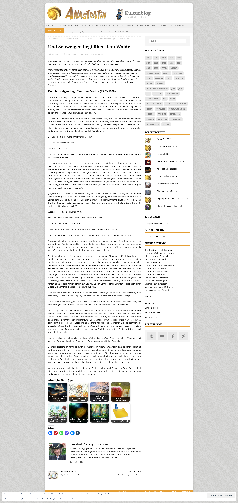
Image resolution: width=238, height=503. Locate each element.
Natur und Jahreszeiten (168, 176)
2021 (156, 63)
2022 (164, 63)
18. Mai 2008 (57, 54)
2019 (179, 58)
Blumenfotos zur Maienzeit (169, 206)
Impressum (166, 25)
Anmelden (150, 303)
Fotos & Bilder (82, 25)
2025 (148, 68)
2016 (156, 58)
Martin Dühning (72, 54)
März (172, 99)
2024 (179, 63)
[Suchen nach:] (167, 41)
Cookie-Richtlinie (72, 499)
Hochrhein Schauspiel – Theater (160, 253)
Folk (169, 78)
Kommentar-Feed (153, 312)
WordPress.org (152, 317)
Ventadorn (176, 119)
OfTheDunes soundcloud (156, 271)
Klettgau (158, 93)
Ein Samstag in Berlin (167, 191)
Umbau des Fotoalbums (168, 146)
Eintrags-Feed (151, 308)
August (174, 68)
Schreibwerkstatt (145, 25)
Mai (164, 99)
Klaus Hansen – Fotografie (157, 256)
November (160, 109)
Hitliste (160, 83)
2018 (171, 58)
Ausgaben (65, 25)
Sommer (150, 119)
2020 (148, 63)
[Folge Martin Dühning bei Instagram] (75, 462)
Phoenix (150, 114)
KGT (148, 93)
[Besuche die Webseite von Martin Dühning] (71, 462)
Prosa (85, 54)
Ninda (149, 109)
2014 (148, 58)
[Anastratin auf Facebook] (172, 336)
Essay (148, 78)
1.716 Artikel (102, 444)
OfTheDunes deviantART (156, 268)
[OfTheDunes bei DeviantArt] (183, 336)
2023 (171, 63)
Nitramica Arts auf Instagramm (159, 265)
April (164, 68)
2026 (156, 68)
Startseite (51, 25)
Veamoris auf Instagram (156, 283)
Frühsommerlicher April (168, 183)
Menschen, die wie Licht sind (170, 161)
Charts (166, 73)
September (175, 114)
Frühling (179, 78)
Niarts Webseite (152, 262)
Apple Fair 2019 (164, 139)
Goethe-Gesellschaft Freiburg (158, 250)
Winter (166, 124)
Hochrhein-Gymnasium (157, 88)
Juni (180, 88)
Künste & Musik (104, 25)
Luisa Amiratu (152, 99)
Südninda (162, 119)
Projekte (162, 114)
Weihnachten (152, 124)
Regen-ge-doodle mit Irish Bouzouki (173, 198)
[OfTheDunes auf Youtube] (162, 336)
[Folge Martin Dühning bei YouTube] (80, 462)
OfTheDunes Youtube (155, 274)
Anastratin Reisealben (167, 168)
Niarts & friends (154, 104)
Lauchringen (172, 93)
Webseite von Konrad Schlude (159, 287)
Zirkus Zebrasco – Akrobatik (157, 290)
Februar (159, 78)
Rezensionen (124, 25)
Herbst (149, 83)
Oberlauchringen (177, 109)
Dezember (177, 73)
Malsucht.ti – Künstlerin (156, 259)
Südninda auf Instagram (156, 280)
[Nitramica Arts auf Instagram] (151, 336)
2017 (164, 58)
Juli (173, 88)
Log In (180, 25)
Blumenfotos (152, 73)
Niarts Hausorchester (176, 104)
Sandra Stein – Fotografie (156, 277)
